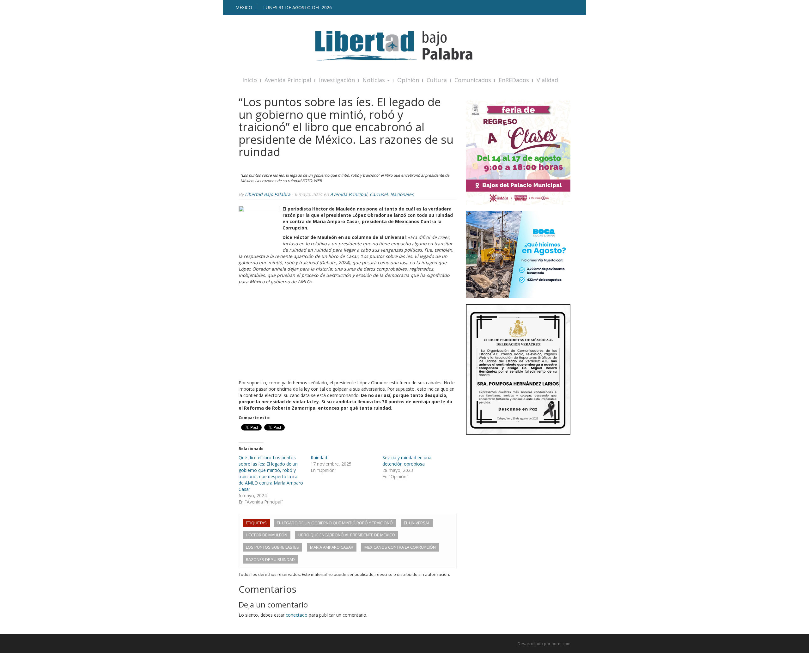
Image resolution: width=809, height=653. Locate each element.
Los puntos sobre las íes (272, 547)
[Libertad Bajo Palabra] (404, 45)
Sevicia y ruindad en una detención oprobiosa (406, 461)
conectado (296, 615)
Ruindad (319, 458)
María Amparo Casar (331, 547)
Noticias (374, 80)
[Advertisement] (348, 332)
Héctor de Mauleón (266, 535)
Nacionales (402, 194)
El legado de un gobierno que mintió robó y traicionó (335, 523)
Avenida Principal (288, 80)
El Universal (417, 523)
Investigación (337, 80)
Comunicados (472, 80)
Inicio (249, 80)
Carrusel (379, 194)
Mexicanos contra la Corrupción (400, 547)
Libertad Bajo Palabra (267, 194)
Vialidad (547, 80)
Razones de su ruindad (270, 559)
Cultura (437, 80)
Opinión (408, 80)
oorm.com (560, 643)
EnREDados (514, 80)
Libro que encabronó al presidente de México (346, 535)
